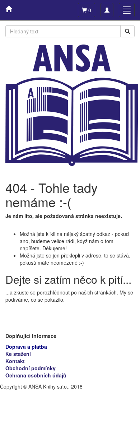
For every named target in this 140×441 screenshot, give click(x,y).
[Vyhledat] (127, 31)
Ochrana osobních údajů (35, 375)
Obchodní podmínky (30, 368)
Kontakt (15, 361)
